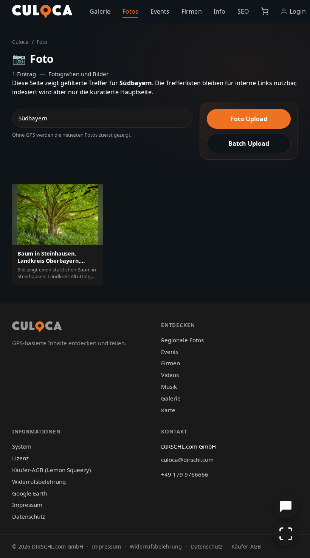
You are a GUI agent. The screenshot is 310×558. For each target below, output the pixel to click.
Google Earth (29, 493)
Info (220, 11)
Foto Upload (249, 119)
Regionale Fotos (182, 340)
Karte (168, 410)
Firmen (191, 11)
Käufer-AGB (246, 546)
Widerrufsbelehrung (39, 481)
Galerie (100, 11)
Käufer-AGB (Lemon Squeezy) (51, 470)
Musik (169, 386)
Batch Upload (248, 143)
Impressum (27, 504)
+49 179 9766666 (184, 474)
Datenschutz (28, 516)
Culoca (20, 41)
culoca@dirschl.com (187, 459)
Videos (170, 375)
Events (160, 11)
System (21, 446)
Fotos (130, 11)
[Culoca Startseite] (42, 11)
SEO (243, 11)
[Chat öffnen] (286, 506)
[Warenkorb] (265, 11)
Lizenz (20, 458)
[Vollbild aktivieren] (286, 534)
